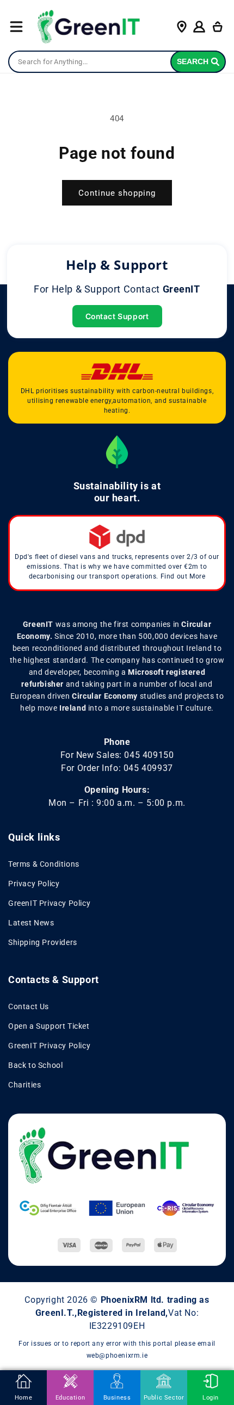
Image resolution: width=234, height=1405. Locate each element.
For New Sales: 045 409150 (117, 755)
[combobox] (117, 62)
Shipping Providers (42, 942)
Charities (24, 1084)
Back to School (35, 1065)
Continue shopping (117, 193)
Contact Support (117, 316)
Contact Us (28, 1006)
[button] (16, 26)
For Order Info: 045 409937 (117, 768)
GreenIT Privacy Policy (49, 903)
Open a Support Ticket (49, 1026)
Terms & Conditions (43, 864)
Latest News (31, 922)
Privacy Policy (33, 883)
